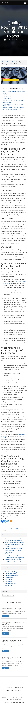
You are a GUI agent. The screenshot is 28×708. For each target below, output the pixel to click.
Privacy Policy (10, 690)
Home (4, 62)
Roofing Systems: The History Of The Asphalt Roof (13, 623)
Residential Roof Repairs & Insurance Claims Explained (13, 560)
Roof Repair (8, 581)
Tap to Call (6, 3)
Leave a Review (9, 688)
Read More (5, 616)
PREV (11, 528)
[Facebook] (2, 521)
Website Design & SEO (10, 702)
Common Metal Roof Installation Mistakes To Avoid (11, 658)
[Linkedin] (8, 521)
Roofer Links (19, 688)
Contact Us (18, 690)
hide (20, 89)
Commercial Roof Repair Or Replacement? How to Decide (13, 540)
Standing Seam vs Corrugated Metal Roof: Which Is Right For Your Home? (14, 550)
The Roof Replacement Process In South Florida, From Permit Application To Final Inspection (15, 556)
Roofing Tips (20, 40)
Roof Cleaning (9, 579)
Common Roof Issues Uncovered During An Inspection (11, 640)
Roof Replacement (10, 583)
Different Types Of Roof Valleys (11, 609)
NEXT (16, 528)
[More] (11, 521)
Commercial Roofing (11, 574)
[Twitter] (5, 521)
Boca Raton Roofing (11, 572)
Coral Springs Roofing (11, 575)
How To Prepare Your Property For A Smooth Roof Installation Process (14, 544)
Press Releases (9, 577)
